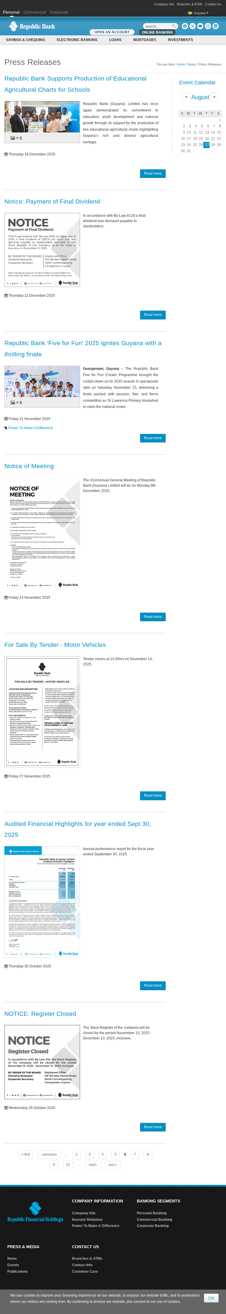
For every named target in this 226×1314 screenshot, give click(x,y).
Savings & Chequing (25, 40)
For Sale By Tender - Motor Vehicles (55, 644)
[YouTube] (200, 26)
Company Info (164, 4)
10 (68, 1165)
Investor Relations (87, 1220)
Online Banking (157, 32)
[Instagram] (208, 26)
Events (13, 1265)
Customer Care (85, 1271)
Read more (153, 173)
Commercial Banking (154, 1220)
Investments (180, 40)
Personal (12, 12)
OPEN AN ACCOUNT (111, 32)
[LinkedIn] (215, 26)
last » (113, 1165)
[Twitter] (193, 26)
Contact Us (213, 4)
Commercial (35, 12)
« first (25, 1154)
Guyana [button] (200, 13)
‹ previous (49, 1154)
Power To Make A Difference (30, 428)
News (192, 64)
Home (181, 64)
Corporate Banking (153, 1226)
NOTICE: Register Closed (40, 1013)
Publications (17, 1271)
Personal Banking (152, 1213)
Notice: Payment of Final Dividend (52, 201)
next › (93, 1165)
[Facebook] (185, 26)
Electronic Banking (77, 40)
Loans (115, 40)
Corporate (59, 12)
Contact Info (82, 1265)
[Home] (32, 26)
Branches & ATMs (189, 4)
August (200, 97)
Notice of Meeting (29, 465)
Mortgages (144, 40)
